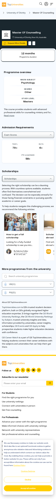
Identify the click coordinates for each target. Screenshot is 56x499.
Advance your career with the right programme (24, 421)
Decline (28, 480)
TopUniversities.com (11, 307)
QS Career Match (10, 337)
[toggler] (52, 3)
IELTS (41, 144)
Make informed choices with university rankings (24, 426)
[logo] (12, 3)
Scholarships (10, 178)
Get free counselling (11, 410)
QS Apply (33, 326)
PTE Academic (28, 155)
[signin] (46, 3)
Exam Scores (10, 135)
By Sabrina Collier (21, 251)
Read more (9, 115)
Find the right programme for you (18, 397)
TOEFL (15, 144)
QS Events (20, 326)
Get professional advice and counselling (21, 434)
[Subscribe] (49, 383)
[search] (40, 4)
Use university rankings (13, 401)
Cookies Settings (28, 471)
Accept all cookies (28, 488)
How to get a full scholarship (15, 236)
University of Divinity (16, 12)
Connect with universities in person (18, 406)
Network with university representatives (21, 430)
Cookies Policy (19, 465)
